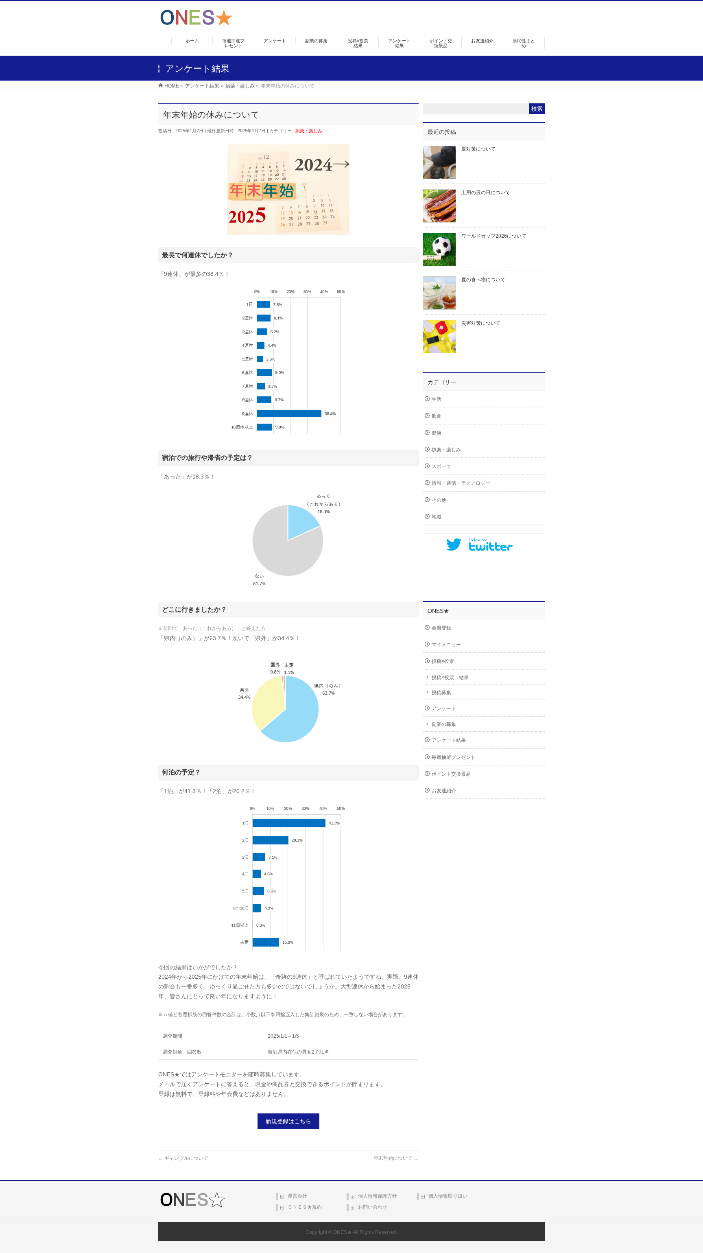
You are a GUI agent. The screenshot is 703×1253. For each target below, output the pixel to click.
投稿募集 (441, 692)
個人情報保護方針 (377, 1196)
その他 (439, 500)
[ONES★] (196, 22)
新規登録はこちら (288, 1121)
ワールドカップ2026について (493, 236)
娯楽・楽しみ (308, 130)
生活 (436, 399)
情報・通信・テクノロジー (461, 483)
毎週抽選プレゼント (454, 757)
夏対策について (478, 149)
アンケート (444, 708)
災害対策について (480, 323)
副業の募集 (444, 724)
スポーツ (441, 466)
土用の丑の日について (485, 192)
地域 (436, 517)
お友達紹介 (444, 791)
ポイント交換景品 (451, 774)
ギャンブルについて (183, 1158)
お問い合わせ (372, 1207)
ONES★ (342, 1232)
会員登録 (441, 628)
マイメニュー (446, 644)
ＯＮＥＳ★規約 (305, 1207)
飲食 (436, 416)
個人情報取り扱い (447, 1196)
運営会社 (297, 1196)
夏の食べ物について (483, 279)
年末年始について (396, 1158)
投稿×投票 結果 (450, 677)
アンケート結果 (449, 740)
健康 (436, 433)
